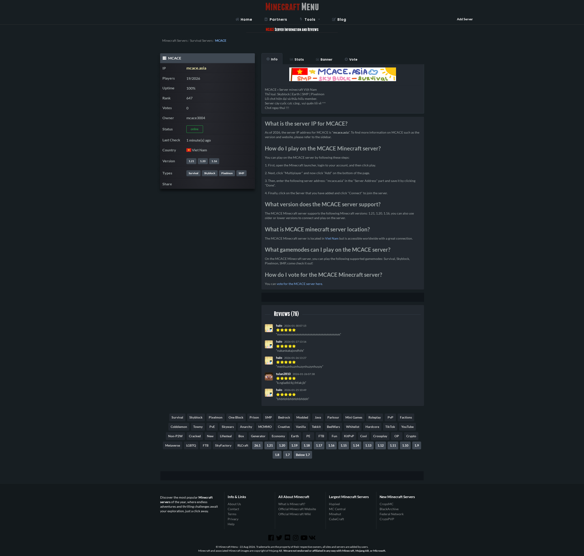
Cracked (195, 436)
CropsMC (387, 504)
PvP (390, 417)
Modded (302, 417)
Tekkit (316, 427)
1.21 (191, 161)
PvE (212, 427)
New (210, 436)
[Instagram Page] (296, 537)
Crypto (411, 436)
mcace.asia (196, 68)
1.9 (417, 445)
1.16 (214, 161)
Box (241, 436)
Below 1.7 (303, 455)
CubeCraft (336, 519)
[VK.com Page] (312, 537)
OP (396, 436)
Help (231, 524)
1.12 (381, 445)
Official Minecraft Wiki (294, 514)
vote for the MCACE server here (299, 284)
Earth (295, 436)
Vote (353, 59)
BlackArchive (389, 509)
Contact (233, 509)
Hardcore (372, 427)
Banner (326, 59)
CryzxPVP (387, 519)
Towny (198, 427)
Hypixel (334, 504)
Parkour (333, 417)
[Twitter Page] (280, 537)
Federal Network (392, 514)
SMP (241, 173)
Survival (193, 173)
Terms (232, 514)
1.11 (393, 445)
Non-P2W (175, 436)
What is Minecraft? (291, 504)
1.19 (294, 445)
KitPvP (349, 436)
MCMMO (265, 427)
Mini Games (353, 417)
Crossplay (380, 436)
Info (274, 59)
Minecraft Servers (175, 40)
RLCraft (242, 445)
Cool (363, 436)
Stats (299, 59)
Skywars (228, 427)
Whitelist (352, 427)
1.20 (203, 161)
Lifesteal (226, 436)
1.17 (319, 445)
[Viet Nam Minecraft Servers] (188, 150)
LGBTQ (191, 445)
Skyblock (209, 173)
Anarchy (246, 427)
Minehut (335, 514)
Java (318, 417)
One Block (236, 417)
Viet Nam (332, 238)
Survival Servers (201, 40)
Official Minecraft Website (297, 509)
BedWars (333, 427)
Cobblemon (179, 427)
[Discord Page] (288, 537)
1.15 (344, 445)
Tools (310, 19)
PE (308, 436)
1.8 (277, 455)
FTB (321, 436)
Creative (284, 427)
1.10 (405, 445)
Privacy (233, 519)
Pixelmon (227, 173)
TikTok (390, 427)
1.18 (307, 445)
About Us (234, 504)
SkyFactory (223, 445)
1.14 (356, 445)
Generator (258, 436)
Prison (254, 417)
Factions (406, 417)
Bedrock (284, 417)
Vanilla (301, 427)
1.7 (287, 455)
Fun (334, 436)
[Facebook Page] (271, 537)
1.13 (368, 445)
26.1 (257, 445)
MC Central (337, 509)
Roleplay (374, 417)
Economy (278, 436)
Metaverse (172, 445)
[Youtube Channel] (304, 537)
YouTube (407, 427)
